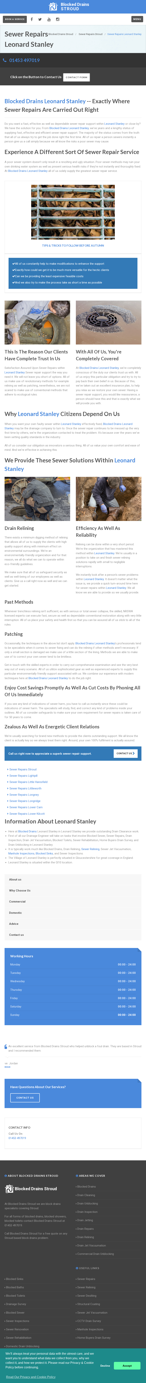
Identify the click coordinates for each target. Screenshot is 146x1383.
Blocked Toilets (15, 1295)
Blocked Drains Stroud (36, 1188)
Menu (137, 19)
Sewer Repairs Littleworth (25, 788)
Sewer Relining (90, 849)
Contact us (16, 935)
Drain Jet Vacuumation (91, 1245)
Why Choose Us (19, 890)
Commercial (17, 901)
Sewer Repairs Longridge (25, 801)
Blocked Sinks (44, 853)
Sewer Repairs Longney (24, 794)
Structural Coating (88, 1304)
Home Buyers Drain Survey (93, 1337)
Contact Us (125, 753)
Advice (13, 924)
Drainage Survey (16, 1304)
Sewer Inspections (17, 1321)
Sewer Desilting (86, 1295)
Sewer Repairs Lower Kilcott (27, 813)
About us (15, 879)
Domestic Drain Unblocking (22, 1346)
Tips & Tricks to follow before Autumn (73, 245)
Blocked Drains (27, 831)
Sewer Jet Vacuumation (92, 1312)
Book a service (15, 19)
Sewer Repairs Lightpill (23, 775)
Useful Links (88, 1268)
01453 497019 (24, 60)
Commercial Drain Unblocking (95, 1254)
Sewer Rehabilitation (18, 1337)
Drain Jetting (85, 1220)
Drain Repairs (85, 1229)
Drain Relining (85, 1237)
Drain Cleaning (86, 1195)
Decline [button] (105, 1365)
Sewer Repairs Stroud (23, 769)
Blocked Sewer (15, 1312)
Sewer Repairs (86, 1279)
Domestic (15, 913)
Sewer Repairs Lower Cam (26, 807)
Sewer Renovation (17, 1329)
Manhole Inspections (21, 853)
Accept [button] (127, 1365)
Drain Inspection (87, 1212)
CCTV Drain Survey (89, 1321)
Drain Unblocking (87, 1203)
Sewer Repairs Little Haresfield (29, 782)
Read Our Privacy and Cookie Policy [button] (31, 1377)
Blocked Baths (15, 1287)
